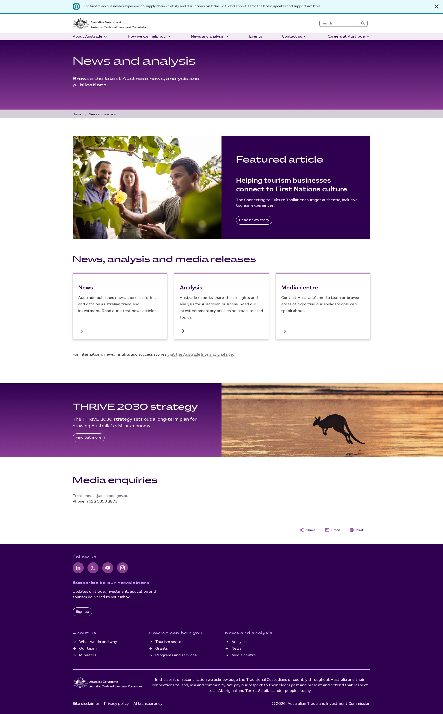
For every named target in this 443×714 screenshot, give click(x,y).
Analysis (238, 642)
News (236, 649)
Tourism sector (169, 642)
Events (255, 37)
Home (77, 114)
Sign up (82, 612)
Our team (88, 649)
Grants (161, 649)
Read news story (254, 220)
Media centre (243, 655)
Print (356, 530)
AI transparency (147, 704)
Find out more (89, 438)
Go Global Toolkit (233, 6)
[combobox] (339, 23)
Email (332, 530)
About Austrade (90, 36)
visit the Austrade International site (200, 355)
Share (307, 530)
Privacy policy (116, 704)
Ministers (87, 655)
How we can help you (149, 36)
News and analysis (210, 36)
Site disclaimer (86, 704)
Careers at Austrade (349, 36)
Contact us (295, 36)
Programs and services (176, 655)
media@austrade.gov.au (106, 496)
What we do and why (98, 642)
